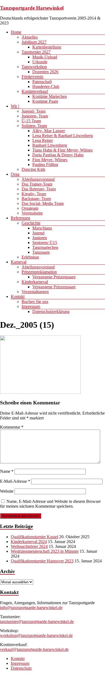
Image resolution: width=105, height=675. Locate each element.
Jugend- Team (34, 111)
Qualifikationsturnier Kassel (34, 536)
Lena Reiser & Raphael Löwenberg (62, 135)
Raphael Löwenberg (49, 145)
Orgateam (30, 208)
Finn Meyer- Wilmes (49, 159)
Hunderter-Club (45, 86)
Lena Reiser (42, 140)
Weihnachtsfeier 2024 (29, 546)
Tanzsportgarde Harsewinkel (32, 8)
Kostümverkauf (35, 91)
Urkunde (39, 62)
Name (6, 471)
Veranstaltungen (35, 291)
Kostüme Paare (45, 101)
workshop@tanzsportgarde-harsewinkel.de (36, 635)
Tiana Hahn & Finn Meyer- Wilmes (62, 150)
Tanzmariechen (45, 247)
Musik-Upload (44, 57)
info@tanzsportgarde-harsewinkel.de (31, 607)
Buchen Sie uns (35, 301)
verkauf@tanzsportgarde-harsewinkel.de (34, 649)
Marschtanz (42, 228)
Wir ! (15, 106)
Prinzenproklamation (39, 272)
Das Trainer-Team (37, 184)
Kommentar (11, 427)
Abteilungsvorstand (38, 179)
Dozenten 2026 (45, 71)
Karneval (18, 262)
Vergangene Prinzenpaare (54, 277)
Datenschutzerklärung (50, 311)
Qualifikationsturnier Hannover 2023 (42, 561)
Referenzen (20, 218)
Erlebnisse (30, 257)
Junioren (39, 237)
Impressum (31, 306)
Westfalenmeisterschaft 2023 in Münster (45, 551)
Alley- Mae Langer (48, 130)
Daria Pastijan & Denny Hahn (57, 155)
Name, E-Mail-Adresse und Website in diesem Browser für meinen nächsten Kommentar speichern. (50, 503)
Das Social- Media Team (43, 203)
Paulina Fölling (45, 164)
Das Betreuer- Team (39, 189)
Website (6, 491)
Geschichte (31, 223)
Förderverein (32, 76)
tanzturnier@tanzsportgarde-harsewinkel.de (37, 621)
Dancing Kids (33, 169)
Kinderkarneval (35, 281)
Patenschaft (42, 81)
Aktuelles (30, 37)
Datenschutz (21, 668)
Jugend (38, 233)
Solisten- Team (34, 125)
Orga (15, 174)
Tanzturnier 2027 (36, 52)
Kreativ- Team (34, 193)
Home (16, 32)
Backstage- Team (36, 198)
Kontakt (17, 296)
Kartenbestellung (46, 47)
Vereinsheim (32, 213)
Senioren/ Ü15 (44, 242)
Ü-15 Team (31, 121)
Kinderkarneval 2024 (29, 541)
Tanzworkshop (34, 66)
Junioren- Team (35, 116)
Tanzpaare (41, 252)
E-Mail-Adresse (15, 481)
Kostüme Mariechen (49, 96)
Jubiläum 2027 (34, 42)
